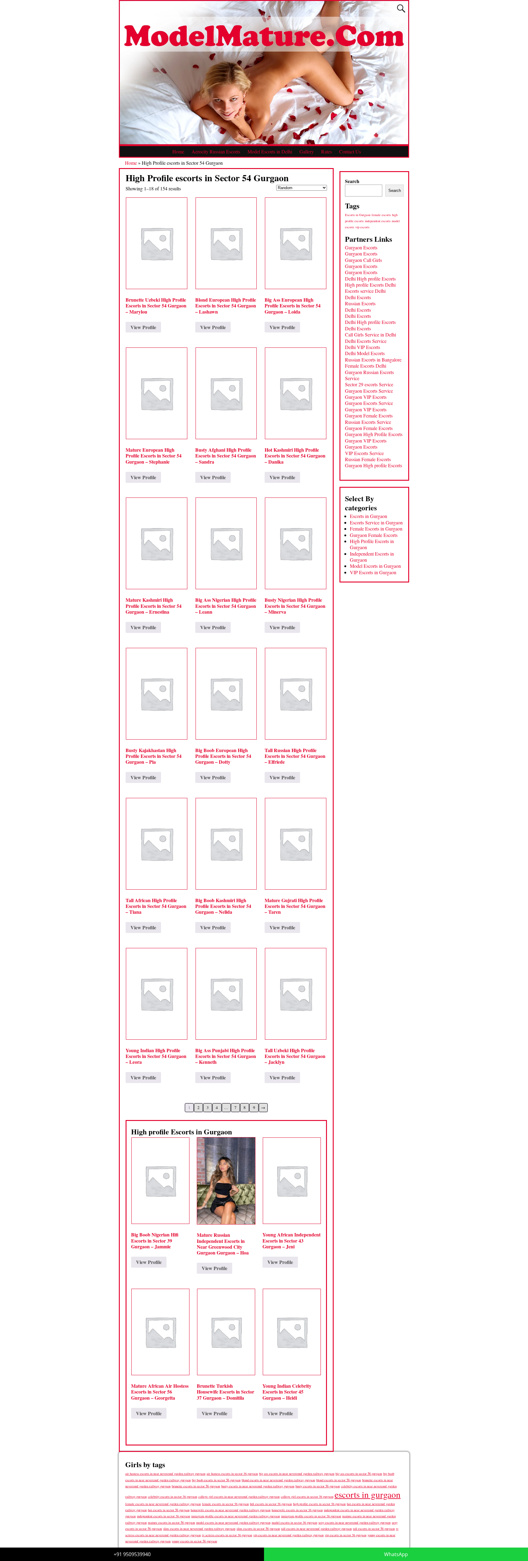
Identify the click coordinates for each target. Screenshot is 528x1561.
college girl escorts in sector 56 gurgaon (307, 1496)
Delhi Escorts (358, 297)
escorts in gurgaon (368, 1494)
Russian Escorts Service (368, 422)
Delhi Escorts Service (366, 341)
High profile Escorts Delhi (370, 284)
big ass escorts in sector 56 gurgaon (359, 1473)
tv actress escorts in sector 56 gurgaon (227, 1535)
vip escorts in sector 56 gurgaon (345, 1535)
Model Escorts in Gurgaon (375, 566)
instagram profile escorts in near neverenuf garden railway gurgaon (235, 1516)
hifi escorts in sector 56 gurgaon (271, 1504)
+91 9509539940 (132, 1554)
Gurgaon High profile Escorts (373, 465)
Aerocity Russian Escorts (216, 151)
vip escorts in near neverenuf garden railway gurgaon (288, 1535)
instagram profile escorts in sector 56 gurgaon (311, 1516)
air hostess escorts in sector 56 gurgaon (232, 1473)
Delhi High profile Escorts (370, 278)
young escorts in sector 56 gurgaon (194, 1541)
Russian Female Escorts (368, 459)
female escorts (381, 215)
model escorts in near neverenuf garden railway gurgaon (233, 1522)
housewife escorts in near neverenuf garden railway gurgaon (230, 1510)
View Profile (143, 327)
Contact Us (350, 151)
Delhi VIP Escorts (362, 347)
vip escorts (362, 227)
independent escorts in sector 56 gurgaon (163, 1516)
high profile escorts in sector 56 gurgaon (319, 1504)
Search (352, 181)
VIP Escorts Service (364, 453)
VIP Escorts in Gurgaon (373, 572)
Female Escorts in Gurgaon (376, 528)
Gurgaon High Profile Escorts (373, 434)
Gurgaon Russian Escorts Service (369, 375)
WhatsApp (396, 1554)
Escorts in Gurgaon (357, 215)
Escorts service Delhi (365, 291)
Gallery (306, 151)
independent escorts (378, 221)
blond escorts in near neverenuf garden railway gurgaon (278, 1480)
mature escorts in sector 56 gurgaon (171, 1522)
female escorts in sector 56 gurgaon (225, 1504)
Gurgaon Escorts (361, 247)
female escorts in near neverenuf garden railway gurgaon (163, 1504)
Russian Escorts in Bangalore (373, 359)
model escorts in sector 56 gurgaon (294, 1522)
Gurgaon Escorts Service (369, 390)
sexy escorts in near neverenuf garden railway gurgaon (354, 1522)
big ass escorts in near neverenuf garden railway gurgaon (296, 1473)
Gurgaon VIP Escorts (366, 397)
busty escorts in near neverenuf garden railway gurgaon (257, 1486)
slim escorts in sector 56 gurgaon (258, 1528)
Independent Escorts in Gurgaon (372, 556)
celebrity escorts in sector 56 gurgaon (172, 1496)
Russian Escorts (360, 303)
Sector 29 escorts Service (369, 384)
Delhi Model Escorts (365, 353)
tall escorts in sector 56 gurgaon (374, 1528)
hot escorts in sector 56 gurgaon (168, 1510)
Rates (326, 151)
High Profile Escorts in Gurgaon (372, 544)
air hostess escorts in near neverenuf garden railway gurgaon (165, 1473)
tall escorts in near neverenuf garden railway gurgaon (316, 1528)
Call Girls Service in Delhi (370, 334)
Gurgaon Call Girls (363, 260)
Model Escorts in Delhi (270, 151)
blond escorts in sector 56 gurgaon (338, 1480)
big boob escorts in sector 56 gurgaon (216, 1480)
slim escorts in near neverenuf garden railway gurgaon (199, 1528)
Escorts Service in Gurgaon (376, 522)
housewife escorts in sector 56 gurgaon (297, 1510)
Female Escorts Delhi (365, 365)
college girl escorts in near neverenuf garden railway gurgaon (239, 1496)
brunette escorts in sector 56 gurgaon (196, 1486)
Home (178, 151)
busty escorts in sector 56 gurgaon (317, 1486)
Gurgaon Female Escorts (369, 415)
